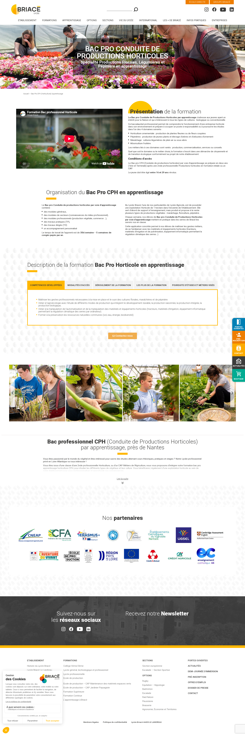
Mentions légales (91, 722)
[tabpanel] (122, 307)
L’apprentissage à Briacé (75, 700)
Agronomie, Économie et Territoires (159, 709)
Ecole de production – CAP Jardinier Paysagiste (86, 687)
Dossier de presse (198, 688)
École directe (197, 2)
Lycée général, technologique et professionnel (85, 670)
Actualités (194, 666)
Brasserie (146, 705)
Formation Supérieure (73, 691)
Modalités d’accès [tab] (78, 285)
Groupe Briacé (221, 2)
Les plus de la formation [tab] (151, 285)
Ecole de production (73, 678)
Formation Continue (72, 695)
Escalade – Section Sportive (156, 670)
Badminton (147, 689)
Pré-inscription (197, 677)
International (148, 20)
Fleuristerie (147, 701)
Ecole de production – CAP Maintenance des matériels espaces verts (97, 683)
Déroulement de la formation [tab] (113, 285)
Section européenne (152, 666)
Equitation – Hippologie (153, 685)
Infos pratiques (196, 20)
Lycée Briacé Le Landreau (39, 670)
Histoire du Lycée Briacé (38, 666)
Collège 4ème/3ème (73, 666)
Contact (193, 693)
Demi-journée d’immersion (203, 671)
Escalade (146, 693)
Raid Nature (147, 697)
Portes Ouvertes (198, 660)
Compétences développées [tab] (46, 285)
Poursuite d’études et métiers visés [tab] (193, 285)
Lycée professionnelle (74, 674)
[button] (12, 393)
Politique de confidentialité (115, 722)
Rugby (145, 681)
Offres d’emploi (197, 682)
